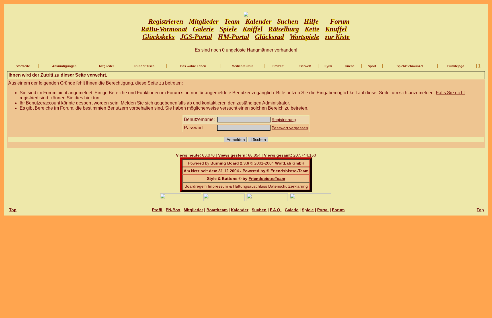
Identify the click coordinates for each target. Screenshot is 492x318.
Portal (323, 210)
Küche (349, 66)
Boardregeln (195, 186)
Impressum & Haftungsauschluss (237, 186)
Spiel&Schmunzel (410, 66)
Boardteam (216, 210)
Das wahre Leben (193, 66)
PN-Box (173, 210)
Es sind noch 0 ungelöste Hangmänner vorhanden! (246, 50)
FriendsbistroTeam (267, 178)
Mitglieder (106, 66)
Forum (338, 210)
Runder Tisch (144, 66)
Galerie (291, 210)
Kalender (239, 210)
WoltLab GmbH (289, 163)
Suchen (259, 210)
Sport (372, 66)
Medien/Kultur (242, 66)
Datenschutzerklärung (288, 186)
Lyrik (328, 66)
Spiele (308, 210)
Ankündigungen (64, 66)
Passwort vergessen (290, 128)
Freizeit (278, 66)
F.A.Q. (275, 210)
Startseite (23, 66)
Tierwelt (305, 66)
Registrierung (284, 119)
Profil (157, 210)
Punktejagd (455, 66)
